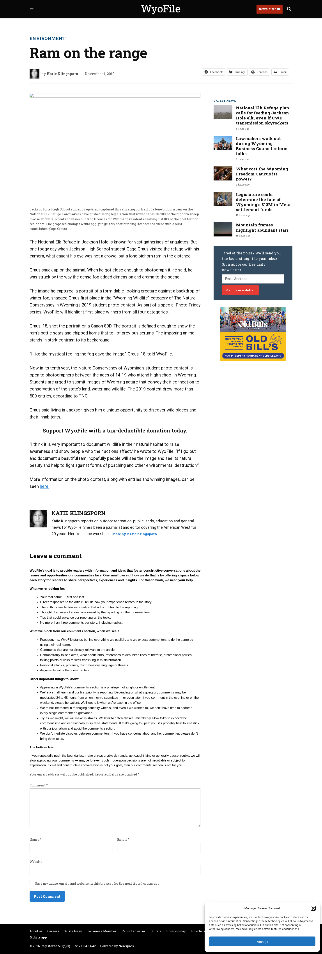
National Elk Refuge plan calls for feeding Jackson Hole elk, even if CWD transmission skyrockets (262, 115)
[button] (313, 908)
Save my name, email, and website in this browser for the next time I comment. (97, 883)
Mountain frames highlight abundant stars (262, 227)
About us (36, 931)
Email (123, 839)
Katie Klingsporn (62, 73)
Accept (262, 941)
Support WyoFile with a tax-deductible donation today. (115, 430)
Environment (47, 38)
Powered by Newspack (117, 946)
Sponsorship (176, 931)
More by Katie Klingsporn (134, 534)
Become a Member (102, 931)
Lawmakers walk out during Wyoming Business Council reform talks (262, 146)
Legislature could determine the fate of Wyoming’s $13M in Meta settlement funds (263, 202)
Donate (155, 931)
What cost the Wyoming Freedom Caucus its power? (262, 174)
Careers (53, 931)
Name (35, 839)
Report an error (133, 931)
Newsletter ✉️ (269, 9)
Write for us (73, 931)
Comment (39, 785)
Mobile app (38, 937)
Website (36, 861)
